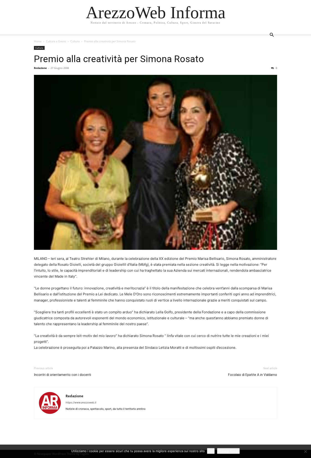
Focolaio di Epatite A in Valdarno (252, 375)
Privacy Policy (228, 451)
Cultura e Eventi (56, 41)
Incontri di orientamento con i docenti (62, 375)
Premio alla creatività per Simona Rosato (119, 58)
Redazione (40, 68)
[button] (271, 35)
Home (38, 41)
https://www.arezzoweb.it (81, 402)
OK (211, 451)
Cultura (75, 41)
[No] (305, 451)
